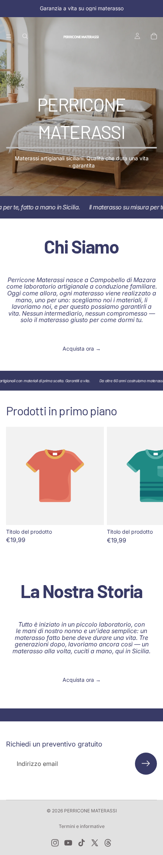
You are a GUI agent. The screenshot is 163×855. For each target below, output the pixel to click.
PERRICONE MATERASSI (90, 811)
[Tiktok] (81, 842)
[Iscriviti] (146, 764)
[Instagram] (55, 842)
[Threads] (108, 842)
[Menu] (8, 36)
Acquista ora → (82, 348)
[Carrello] (154, 36)
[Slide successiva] (148, 485)
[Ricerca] (25, 36)
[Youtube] (68, 842)
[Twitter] (94, 842)
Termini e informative (82, 826)
